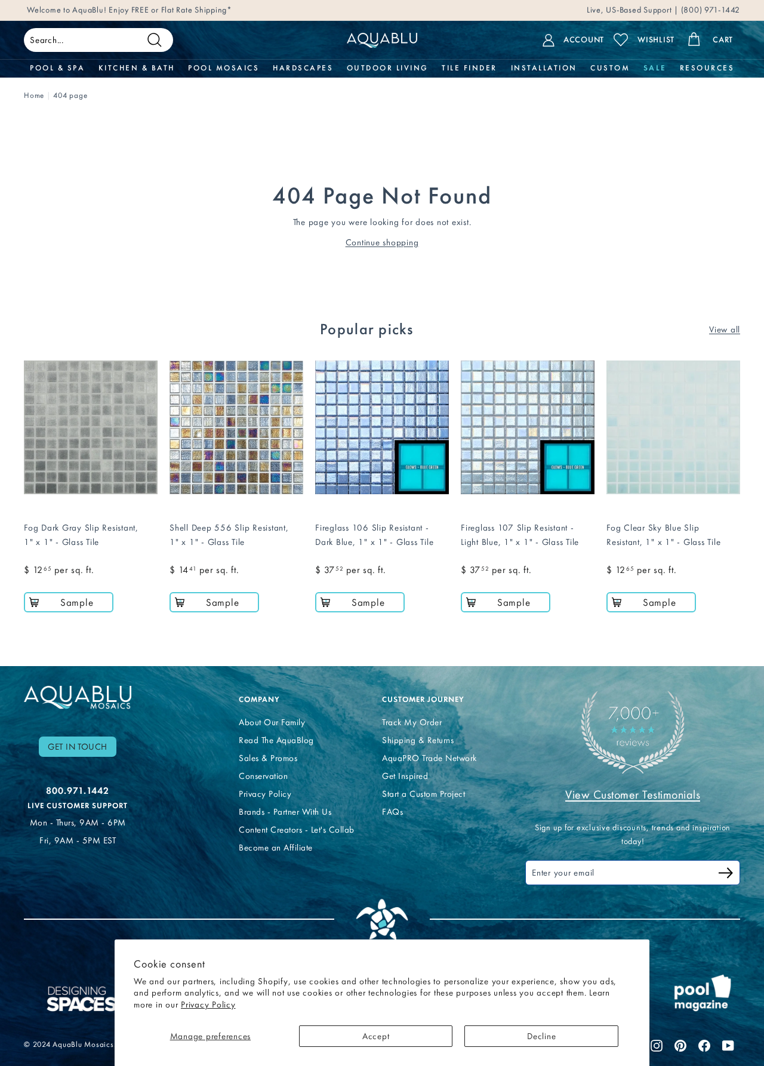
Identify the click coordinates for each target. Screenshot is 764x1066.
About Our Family (272, 722)
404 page (70, 95)
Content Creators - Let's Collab (297, 829)
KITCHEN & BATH (136, 68)
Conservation (263, 776)
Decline (541, 1036)
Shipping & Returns (418, 740)
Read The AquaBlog (276, 740)
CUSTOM (610, 68)
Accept (376, 1036)
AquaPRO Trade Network (429, 758)
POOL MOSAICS (223, 68)
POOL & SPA (57, 68)
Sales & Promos (268, 758)
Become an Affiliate (276, 847)
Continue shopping (382, 242)
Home (34, 95)
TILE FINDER (469, 68)
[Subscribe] (725, 874)
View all (724, 329)
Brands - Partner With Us (285, 811)
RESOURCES (707, 68)
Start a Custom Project (423, 793)
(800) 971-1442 (709, 10)
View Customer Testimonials (632, 794)
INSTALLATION (544, 68)
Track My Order (412, 722)
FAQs (392, 811)
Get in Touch (77, 746)
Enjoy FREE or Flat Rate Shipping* (170, 10)
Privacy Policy (208, 1004)
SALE (654, 68)
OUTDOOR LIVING (388, 68)
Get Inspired (405, 776)
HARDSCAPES (303, 68)
